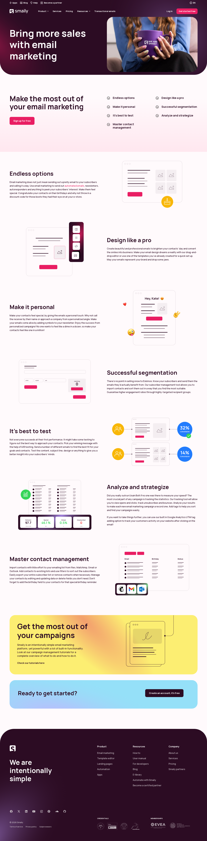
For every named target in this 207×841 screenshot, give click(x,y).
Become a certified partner (147, 785)
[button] (194, 3)
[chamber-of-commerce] (180, 825)
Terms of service (16, 827)
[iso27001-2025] (112, 826)
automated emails (74, 185)
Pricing (172, 763)
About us (173, 753)
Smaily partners (177, 769)
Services (173, 758)
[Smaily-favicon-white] (50, 748)
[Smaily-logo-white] (19, 14)
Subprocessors (45, 827)
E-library (137, 774)
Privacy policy (31, 827)
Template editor (105, 758)
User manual (139, 758)
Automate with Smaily (144, 780)
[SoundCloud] (57, 811)
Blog (135, 769)
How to (136, 753)
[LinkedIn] (26, 811)
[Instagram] (41, 811)
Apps (99, 774)
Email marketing (105, 753)
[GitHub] (64, 811)
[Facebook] (11, 811)
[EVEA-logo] (158, 825)
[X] (18, 811)
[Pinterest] (49, 811)
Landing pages (105, 763)
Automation (103, 769)
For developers (141, 763)
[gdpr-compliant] (100, 826)
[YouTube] (33, 811)
